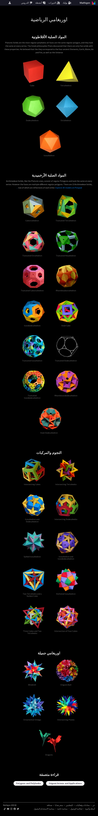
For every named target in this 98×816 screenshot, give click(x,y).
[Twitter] (18, 809)
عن (93, 805)
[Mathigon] (88, 3)
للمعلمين (69, 805)
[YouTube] (8, 809)
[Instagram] (11, 809)
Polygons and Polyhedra (28, 783)
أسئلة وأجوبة (90, 809)
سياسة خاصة (62, 809)
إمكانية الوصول (76, 809)
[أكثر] (10, 3)
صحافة (49, 805)
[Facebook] (14, 809)
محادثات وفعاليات (83, 805)
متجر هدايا (59, 805)
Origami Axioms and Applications (65, 783)
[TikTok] (4, 809)
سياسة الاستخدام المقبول (44, 809)
